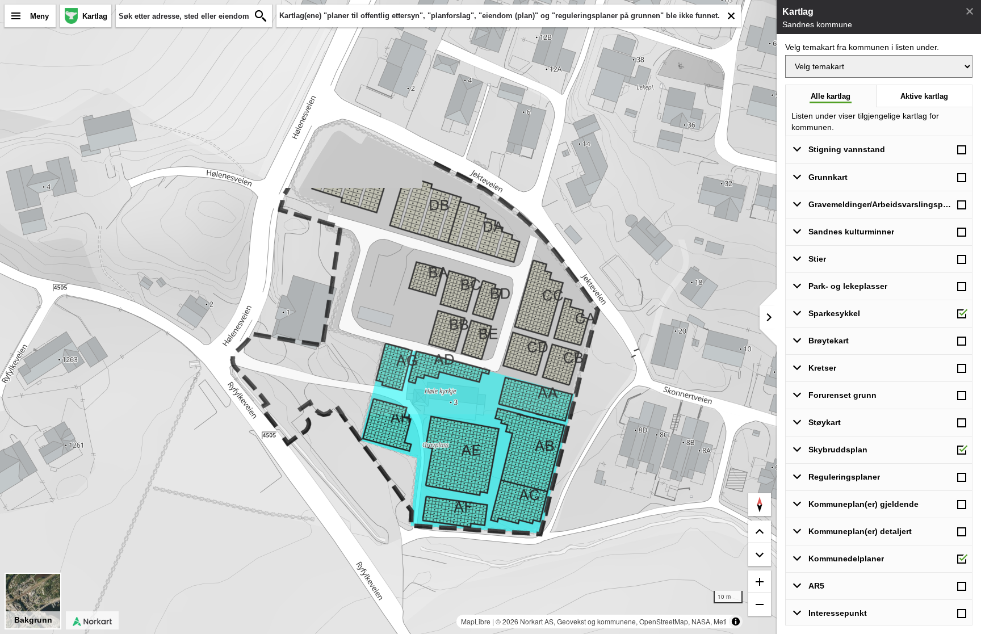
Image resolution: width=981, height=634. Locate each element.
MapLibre (476, 621)
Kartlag (94, 16)
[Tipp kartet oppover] (759, 554)
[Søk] (260, 16)
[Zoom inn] (759, 581)
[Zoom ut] (759, 604)
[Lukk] (969, 11)
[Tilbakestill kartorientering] (759, 504)
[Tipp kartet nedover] (759, 531)
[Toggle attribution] (736, 621)
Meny (39, 16)
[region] (388, 317)
